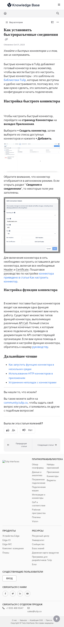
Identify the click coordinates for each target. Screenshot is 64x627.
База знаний (38, 548)
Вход (9, 578)
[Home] (23, 5)
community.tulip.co (16, 402)
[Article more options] (57, 22)
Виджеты (51, 480)
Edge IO (6, 540)
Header (8, 269)
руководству (40, 347)
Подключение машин (39, 489)
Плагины (36, 517)
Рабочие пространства (38, 511)
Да (13, 430)
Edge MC (7, 544)
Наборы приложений (53, 466)
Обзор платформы (38, 466)
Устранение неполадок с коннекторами (32, 382)
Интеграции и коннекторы (38, 496)
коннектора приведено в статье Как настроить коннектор (29, 277)
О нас (14, 620)
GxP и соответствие (38, 504)
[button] (18, 445)
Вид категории (16, 22)
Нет (30, 430)
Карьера (23, 620)
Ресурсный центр (40, 536)
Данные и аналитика (37, 474)
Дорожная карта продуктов (45, 552)
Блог (34, 564)
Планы (5, 552)
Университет (38, 540)
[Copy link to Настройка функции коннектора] (8, 296)
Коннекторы (52, 476)
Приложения (53, 472)
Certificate (22, 269)
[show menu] (59, 5)
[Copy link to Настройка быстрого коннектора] (8, 108)
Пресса (49, 620)
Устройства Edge (10, 536)
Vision (35, 521)
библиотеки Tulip (15, 80)
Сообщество (38, 544)
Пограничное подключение (38, 481)
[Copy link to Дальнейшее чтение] (42, 356)
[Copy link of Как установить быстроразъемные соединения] (6, 39)
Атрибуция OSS (36, 620)
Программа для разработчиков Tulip (42, 558)
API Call (23, 323)
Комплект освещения (13, 548)
